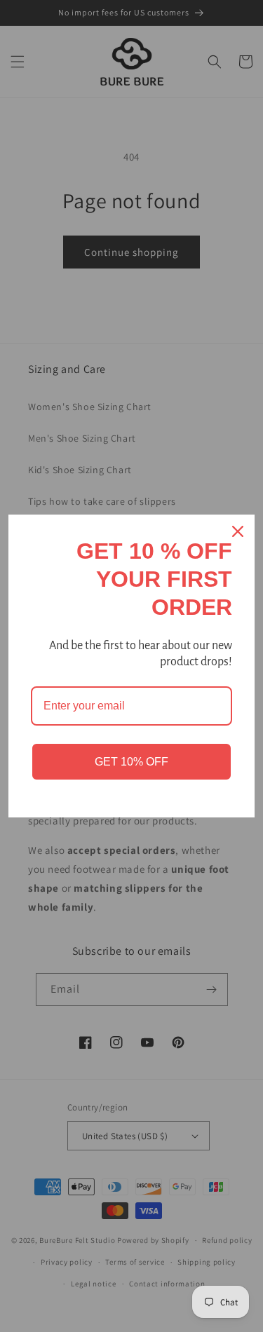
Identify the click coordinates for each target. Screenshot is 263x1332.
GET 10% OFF (131, 762)
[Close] (238, 531)
